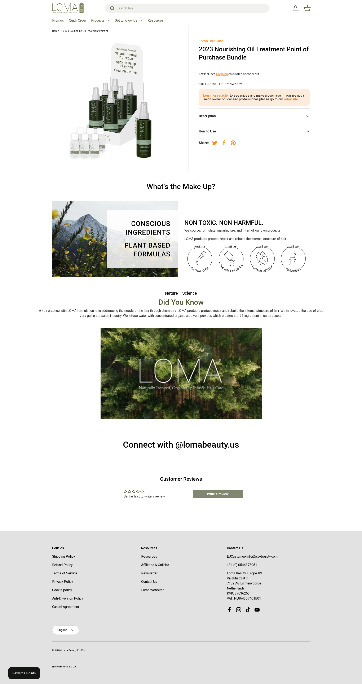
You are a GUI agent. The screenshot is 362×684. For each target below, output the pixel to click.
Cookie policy (62, 590)
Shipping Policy (63, 556)
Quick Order (77, 20)
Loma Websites (152, 590)
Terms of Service (64, 573)
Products (98, 20)
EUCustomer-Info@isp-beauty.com (252, 556)
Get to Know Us (126, 20)
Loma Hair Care (211, 41)
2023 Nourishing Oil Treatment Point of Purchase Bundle (88, 31)
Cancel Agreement (65, 607)
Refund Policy (62, 565)
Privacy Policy (62, 582)
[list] (115, 100)
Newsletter (149, 573)
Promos (58, 20)
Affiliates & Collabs (155, 565)
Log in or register (216, 95)
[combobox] (187, 8)
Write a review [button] (218, 494)
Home (55, 31)
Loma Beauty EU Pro (73, 650)
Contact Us (149, 582)
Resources (156, 20)
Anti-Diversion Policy (67, 598)
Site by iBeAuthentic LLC (64, 666)
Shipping (222, 74)
